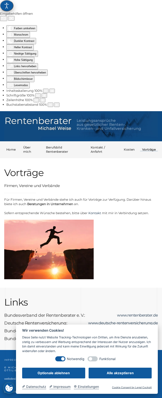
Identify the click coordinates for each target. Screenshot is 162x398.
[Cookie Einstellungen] (9, 387)
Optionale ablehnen (54, 373)
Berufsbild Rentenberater (57, 150)
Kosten (129, 149)
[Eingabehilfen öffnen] (7, 5)
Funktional (107, 359)
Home (11, 149)
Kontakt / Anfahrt (98, 150)
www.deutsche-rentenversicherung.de (123, 323)
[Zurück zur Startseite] (81, 126)
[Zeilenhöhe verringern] (36, 100)
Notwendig (75, 359)
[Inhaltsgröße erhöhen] (52, 91)
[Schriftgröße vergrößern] (44, 95)
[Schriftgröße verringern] (38, 95)
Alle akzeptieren (120, 373)
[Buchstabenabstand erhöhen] (56, 105)
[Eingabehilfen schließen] (11, 18)
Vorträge (149, 149)
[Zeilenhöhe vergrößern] (42, 100)
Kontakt (94, 213)
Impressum (13, 359)
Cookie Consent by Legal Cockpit (132, 387)
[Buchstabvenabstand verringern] (50, 105)
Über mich (27, 150)
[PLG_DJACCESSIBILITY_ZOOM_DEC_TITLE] (46, 91)
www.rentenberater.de (137, 315)
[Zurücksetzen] (3, 18)
